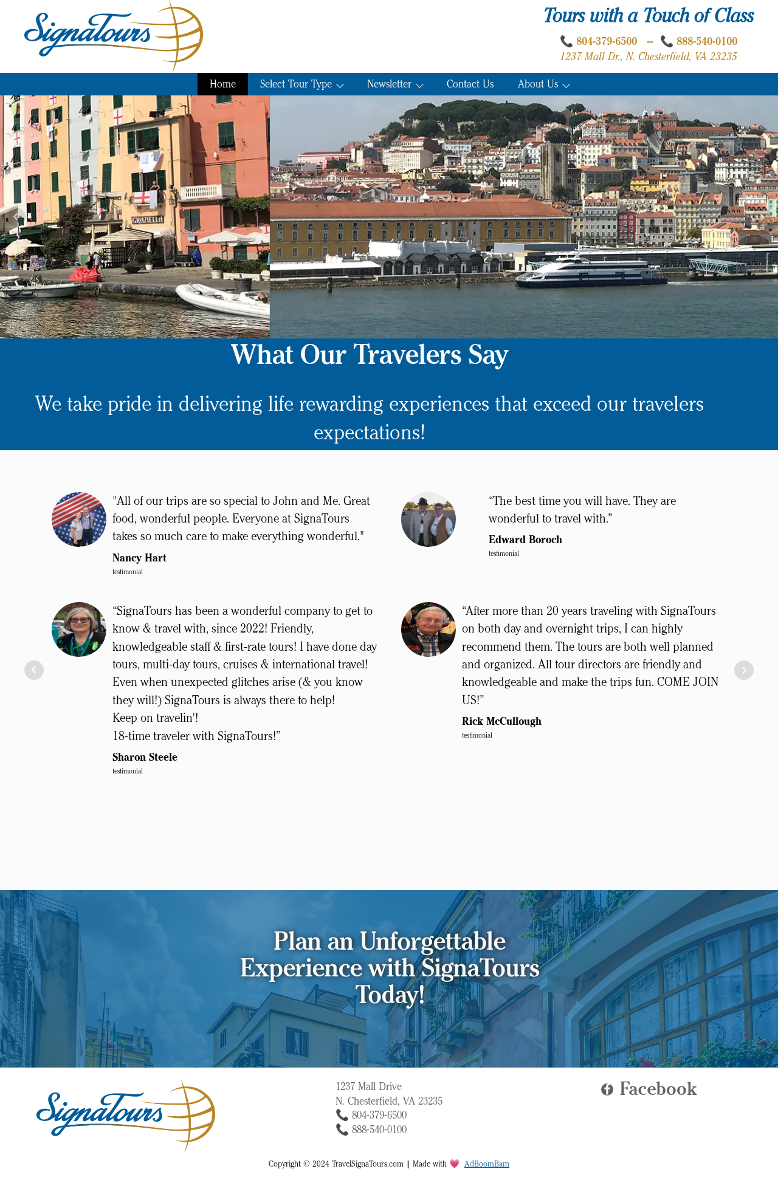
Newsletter (389, 84)
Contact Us (470, 84)
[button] (652, 1089)
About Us (538, 84)
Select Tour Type (296, 84)
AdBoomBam (486, 1164)
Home (223, 84)
